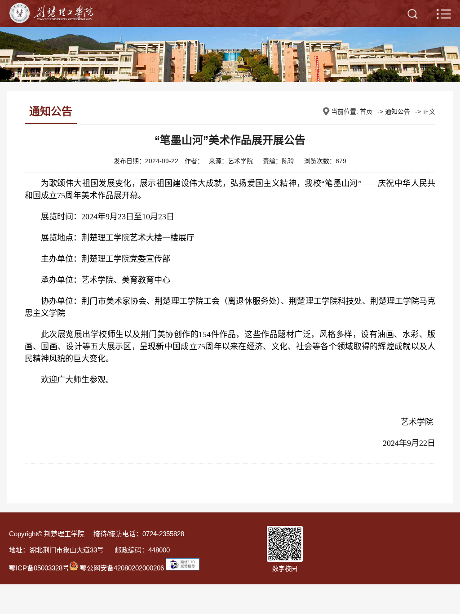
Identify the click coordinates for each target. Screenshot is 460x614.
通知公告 (397, 111)
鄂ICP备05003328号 (39, 568)
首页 (366, 111)
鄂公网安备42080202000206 (121, 568)
